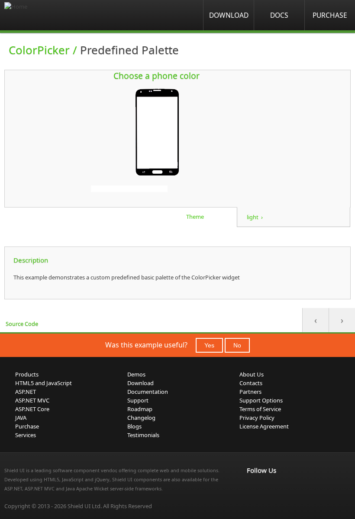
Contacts (250, 383)
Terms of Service (260, 409)
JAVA (20, 418)
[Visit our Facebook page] (252, 488)
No (237, 345)
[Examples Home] (39, 15)
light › (255, 217)
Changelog (141, 418)
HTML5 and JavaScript (43, 383)
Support (137, 400)
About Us (251, 374)
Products (27, 374)
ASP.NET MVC (32, 400)
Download (228, 15)
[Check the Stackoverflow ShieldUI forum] (271, 488)
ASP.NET (25, 392)
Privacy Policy (256, 418)
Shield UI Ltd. (85, 506)
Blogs (134, 426)
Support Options (261, 400)
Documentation (147, 392)
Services (25, 435)
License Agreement (264, 426)
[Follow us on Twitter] (290, 488)
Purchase (330, 15)
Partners (250, 392)
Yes (209, 345)
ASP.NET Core (32, 409)
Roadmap (139, 409)
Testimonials (143, 435)
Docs (279, 15)
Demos (136, 374)
